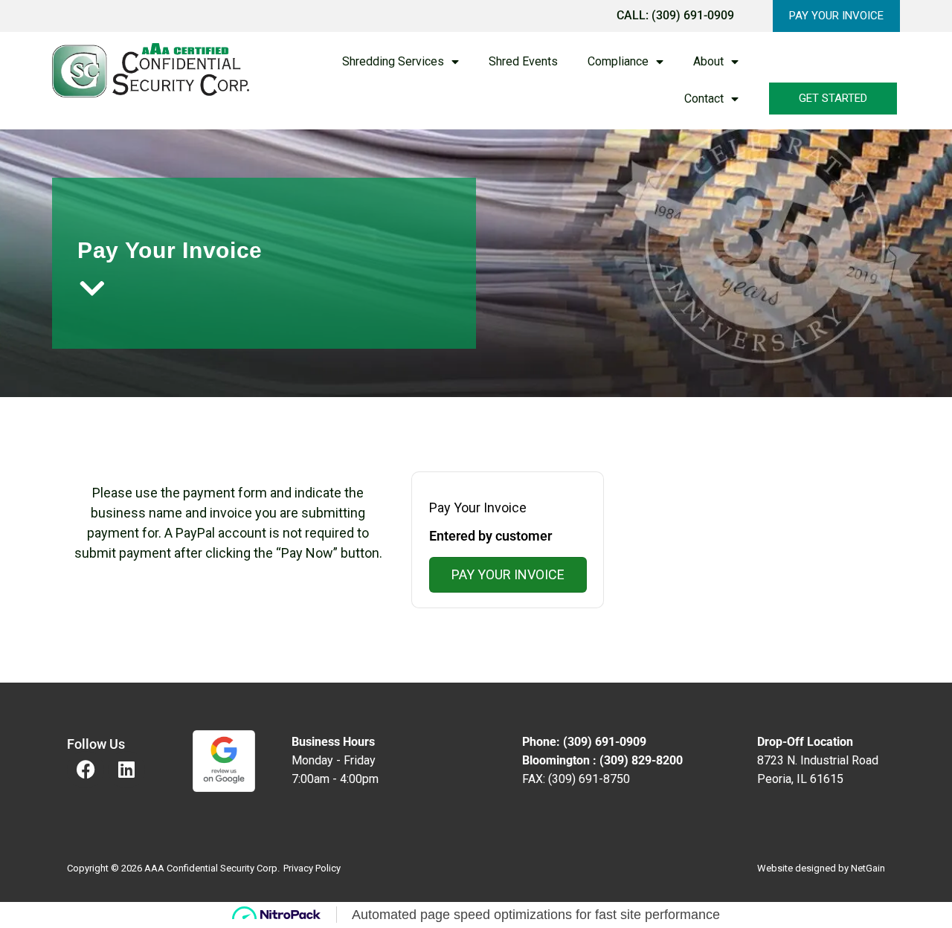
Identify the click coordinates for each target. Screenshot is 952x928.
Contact (704, 98)
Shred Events (523, 61)
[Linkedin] (126, 769)
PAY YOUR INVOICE (508, 574)
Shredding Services (393, 61)
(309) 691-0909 (693, 15)
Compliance (618, 61)
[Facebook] (85, 769)
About (708, 61)
